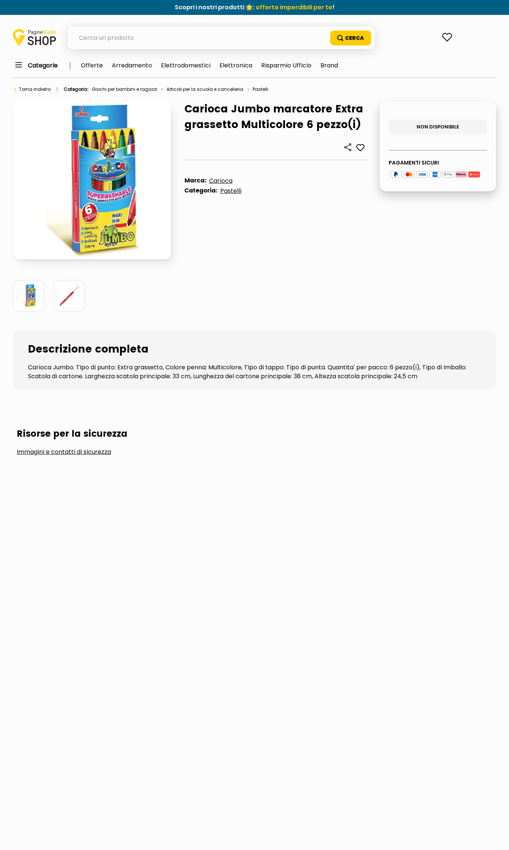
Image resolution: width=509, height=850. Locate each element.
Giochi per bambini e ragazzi (124, 89)
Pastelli (260, 89)
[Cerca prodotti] (350, 38)
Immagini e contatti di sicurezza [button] (64, 452)
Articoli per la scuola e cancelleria (205, 89)
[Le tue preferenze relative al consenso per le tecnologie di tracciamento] (496, 837)
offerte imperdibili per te (294, 7)
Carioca (221, 180)
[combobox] (221, 38)
